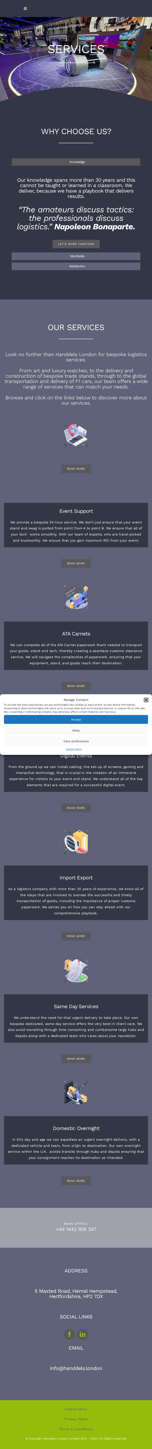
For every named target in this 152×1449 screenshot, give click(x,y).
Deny (76, 730)
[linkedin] (82, 1334)
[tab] (76, 162)
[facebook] (69, 1334)
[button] (146, 700)
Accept (76, 719)
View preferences (76, 741)
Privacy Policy (76, 1419)
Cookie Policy (74, 749)
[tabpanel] (76, 210)
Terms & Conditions (76, 1429)
